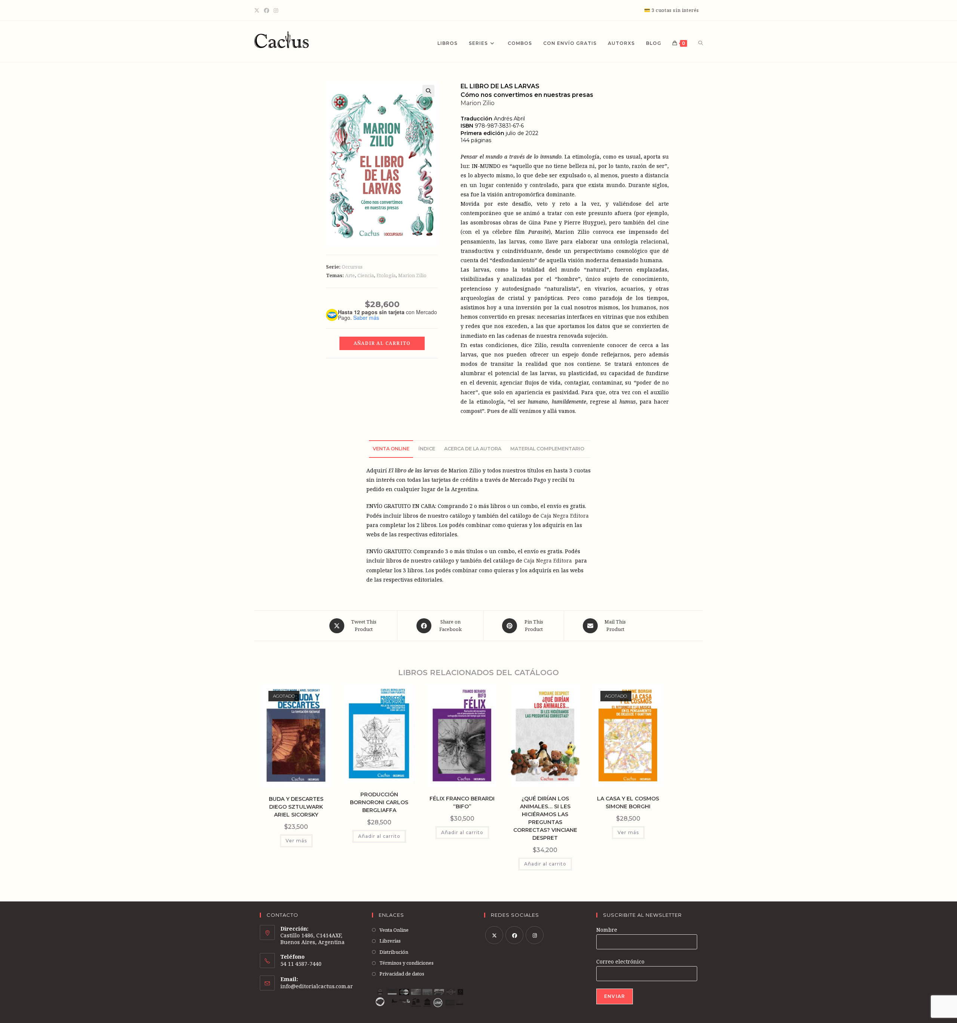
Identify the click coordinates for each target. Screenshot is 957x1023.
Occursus (352, 266)
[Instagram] (275, 10)
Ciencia (365, 275)
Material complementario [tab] (547, 448)
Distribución (393, 952)
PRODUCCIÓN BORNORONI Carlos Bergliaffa (379, 802)
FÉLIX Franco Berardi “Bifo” (462, 802)
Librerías (390, 940)
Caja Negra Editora (565, 515)
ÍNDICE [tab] (426, 448)
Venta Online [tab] (391, 448)
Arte (350, 275)
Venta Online (394, 929)
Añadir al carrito (382, 343)
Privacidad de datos (401, 973)
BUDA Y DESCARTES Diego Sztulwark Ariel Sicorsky (296, 807)
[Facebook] (266, 10)
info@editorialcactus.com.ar (316, 986)
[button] (428, 91)
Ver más (296, 840)
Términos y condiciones (406, 962)
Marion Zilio (412, 275)
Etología (386, 275)
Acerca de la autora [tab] (472, 448)
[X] (258, 10)
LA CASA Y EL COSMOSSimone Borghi (628, 802)
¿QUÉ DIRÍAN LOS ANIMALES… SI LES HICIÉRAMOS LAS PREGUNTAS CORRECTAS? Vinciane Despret (545, 818)
